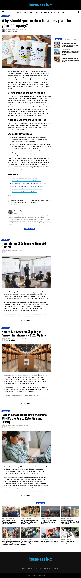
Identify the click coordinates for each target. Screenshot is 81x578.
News (37, 12)
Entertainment (45, 12)
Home (23, 568)
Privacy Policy (30, 568)
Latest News (39, 568)
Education (25, 12)
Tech (58, 12)
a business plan (27, 96)
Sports (53, 12)
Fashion (32, 12)
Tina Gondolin (11, 252)
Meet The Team (47, 568)
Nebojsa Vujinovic (12, 31)
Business (18, 12)
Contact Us (56, 568)
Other (62, 12)
